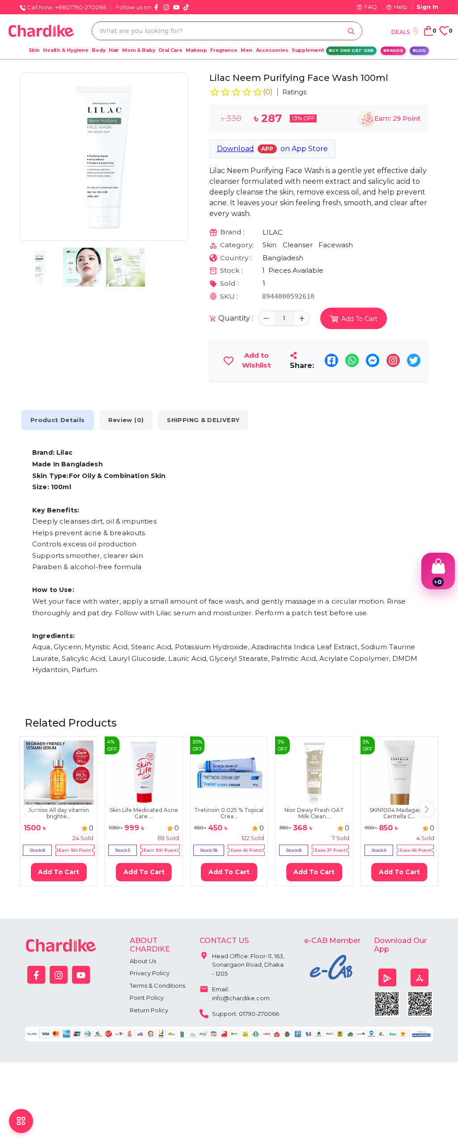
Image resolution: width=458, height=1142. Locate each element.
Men (246, 50)
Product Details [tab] (57, 419)
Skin (34, 50)
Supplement (308, 50)
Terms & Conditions (157, 985)
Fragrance (223, 50)
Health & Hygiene (66, 50)
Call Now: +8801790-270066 (65, 7)
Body (98, 50)
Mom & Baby (138, 50)
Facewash (335, 245)
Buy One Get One (351, 50)
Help (400, 6)
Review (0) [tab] (126, 419)
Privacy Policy (150, 973)
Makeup (196, 50)
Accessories (272, 50)
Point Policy (147, 997)
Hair (114, 50)
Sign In (427, 6)
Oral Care (170, 50)
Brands (393, 50)
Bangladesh (283, 258)
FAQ (370, 6)
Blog (419, 50)
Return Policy (149, 1010)
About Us (143, 960)
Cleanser (298, 245)
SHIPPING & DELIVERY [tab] (203, 419)
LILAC (273, 232)
